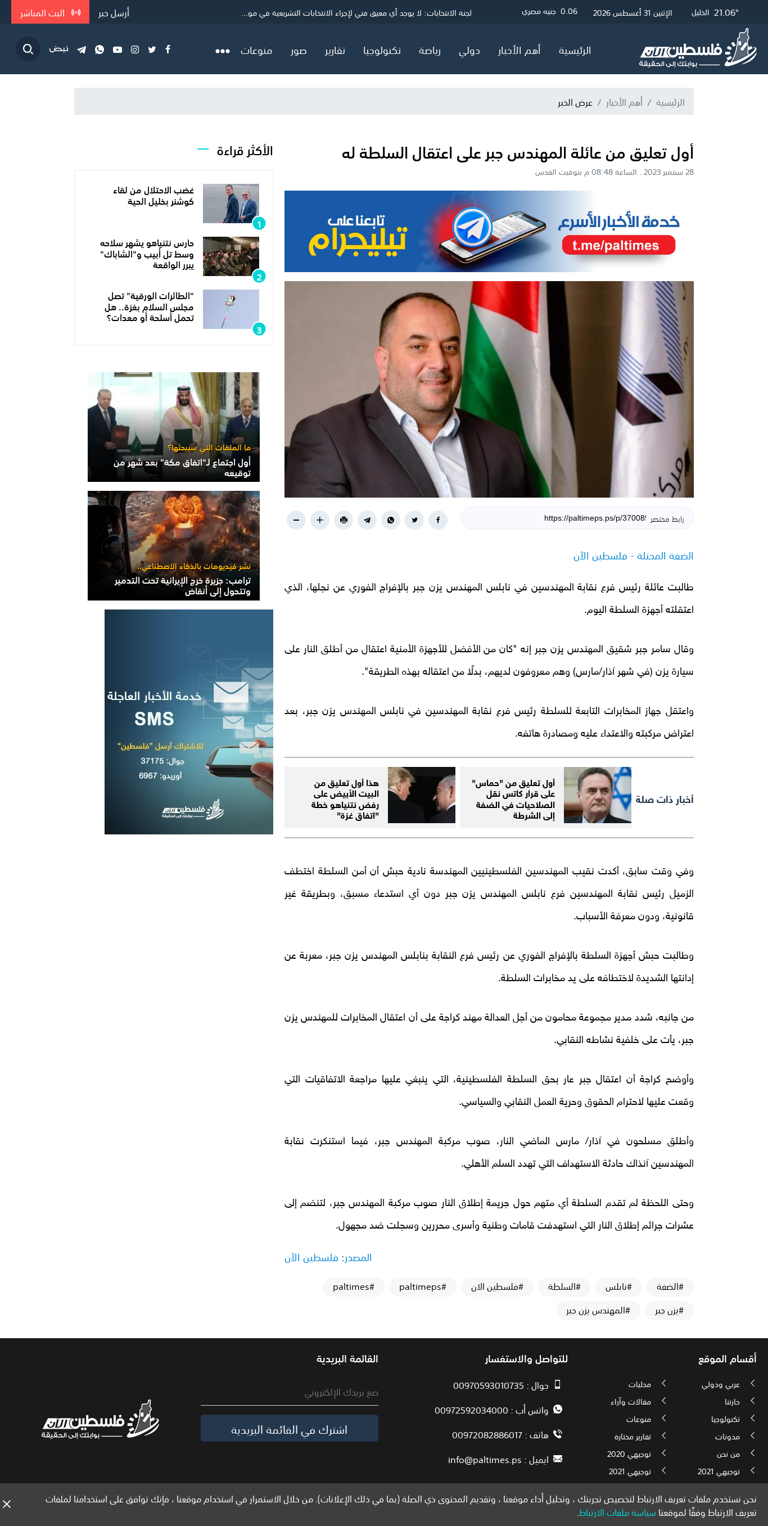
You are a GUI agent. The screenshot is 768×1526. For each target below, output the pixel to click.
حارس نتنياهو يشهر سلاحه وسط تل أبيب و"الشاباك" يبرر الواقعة (147, 252)
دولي (469, 49)
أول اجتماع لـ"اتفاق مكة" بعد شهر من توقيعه (182, 466)
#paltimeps (422, 1285)
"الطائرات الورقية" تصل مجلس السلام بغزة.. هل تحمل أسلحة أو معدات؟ (149, 305)
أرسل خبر (113, 12)
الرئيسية (575, 49)
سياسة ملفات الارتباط (617, 1511)
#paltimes (353, 1285)
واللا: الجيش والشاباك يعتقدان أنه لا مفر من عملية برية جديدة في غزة (362, 12)
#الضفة (670, 1285)
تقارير (335, 49)
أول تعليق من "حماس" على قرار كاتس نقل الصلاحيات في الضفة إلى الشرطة (513, 797)
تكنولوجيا (382, 49)
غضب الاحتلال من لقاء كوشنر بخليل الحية (153, 194)
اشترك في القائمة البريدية (289, 1428)
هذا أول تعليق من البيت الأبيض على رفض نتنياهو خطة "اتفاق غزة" (345, 797)
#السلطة (564, 1285)
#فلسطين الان (497, 1285)
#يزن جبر (669, 1309)
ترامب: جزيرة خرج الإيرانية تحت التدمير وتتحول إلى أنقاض (183, 584)
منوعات (257, 49)
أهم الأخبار (519, 49)
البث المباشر (43, 12)
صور (299, 49)
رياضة (430, 49)
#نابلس (619, 1285)
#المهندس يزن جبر (598, 1309)
